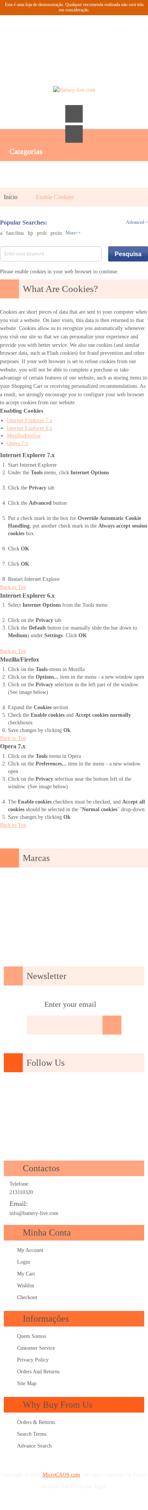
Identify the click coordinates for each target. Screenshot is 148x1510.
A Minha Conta (33, 36)
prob (42, 233)
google (40, 1091)
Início (10, 197)
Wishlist (25, 1285)
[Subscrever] (111, 1025)
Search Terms (31, 1434)
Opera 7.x (17, 443)
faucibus (15, 233)
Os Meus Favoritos (53, 36)
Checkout (27, 1297)
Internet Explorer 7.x (29, 420)
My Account (30, 1250)
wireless (73, 1111)
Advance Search (34, 1446)
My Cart (26, 1274)
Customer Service (36, 1348)
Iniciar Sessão (114, 36)
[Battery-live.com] (74, 90)
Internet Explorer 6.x (29, 428)
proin (56, 233)
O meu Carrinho (74, 36)
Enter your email (70, 1004)
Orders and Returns (38, 1371)
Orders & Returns (36, 1422)
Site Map (26, 1383)
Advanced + (137, 222)
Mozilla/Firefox (24, 435)
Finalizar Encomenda (94, 36)
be (127, 1091)
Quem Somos (31, 1336)
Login (23, 1262)
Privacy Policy (33, 1360)
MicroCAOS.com (61, 1475)
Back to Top (13, 587)
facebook (19, 1091)
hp (30, 233)
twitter (62, 1091)
